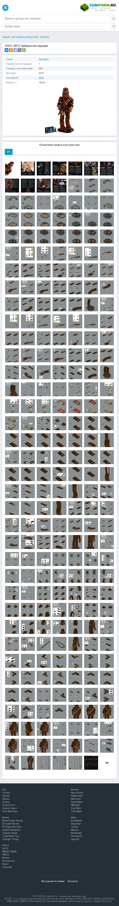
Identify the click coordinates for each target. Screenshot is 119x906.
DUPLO (5, 845)
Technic (6, 792)
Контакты (73, 881)
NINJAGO (75, 805)
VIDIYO (5, 854)
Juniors (74, 827)
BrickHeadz (76, 820)
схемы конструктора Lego (73, 896)
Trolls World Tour (10, 836)
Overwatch (76, 836)
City (4, 789)
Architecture (8, 861)
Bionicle (75, 789)
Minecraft (76, 799)
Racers (5, 858)
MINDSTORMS (9, 851)
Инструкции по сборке (52, 881)
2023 (41, 78)
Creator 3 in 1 (8, 805)
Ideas (73, 817)
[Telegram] (15, 50)
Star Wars (44, 59)
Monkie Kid (76, 833)
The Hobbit (76, 811)
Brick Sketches (9, 811)
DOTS (5, 848)
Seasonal (7, 867)
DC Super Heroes (10, 823)
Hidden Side (77, 796)
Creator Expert (9, 808)
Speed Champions (11, 830)
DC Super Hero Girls (11, 827)
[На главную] (98, 8)
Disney (5, 817)
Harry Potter (77, 792)
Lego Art (75, 839)
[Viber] (19, 50)
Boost (5, 864)
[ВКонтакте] (6, 50)
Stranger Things (10, 839)
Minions (75, 830)
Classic (6, 799)
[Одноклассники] (11, 50)
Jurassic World (9, 833)
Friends (6, 796)
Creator (6, 802)
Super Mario (77, 802)
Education (76, 823)
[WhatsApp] (24, 50)
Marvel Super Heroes (12, 820)
